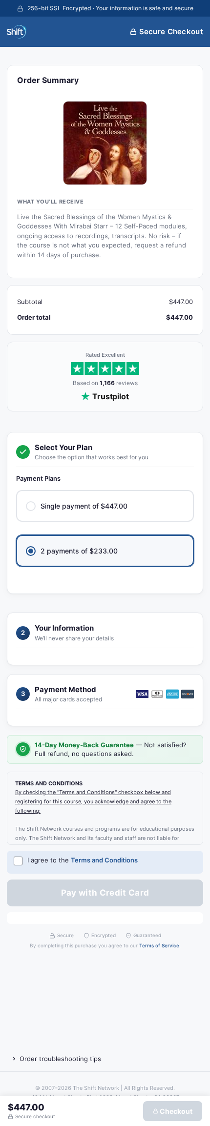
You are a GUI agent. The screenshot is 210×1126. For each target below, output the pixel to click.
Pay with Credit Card (105, 893)
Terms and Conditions (104, 860)
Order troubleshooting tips (60, 1059)
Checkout (175, 1111)
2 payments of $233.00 (79, 551)
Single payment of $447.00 (84, 506)
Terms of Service (159, 945)
